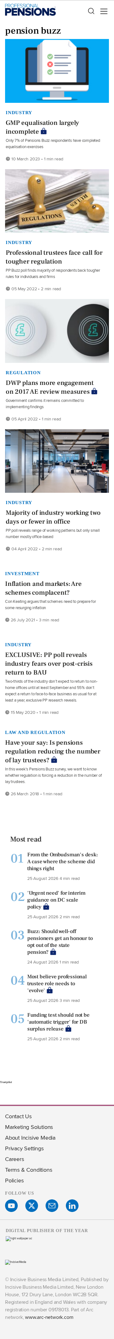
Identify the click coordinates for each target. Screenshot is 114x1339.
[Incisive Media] (15, 1262)
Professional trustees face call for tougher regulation (54, 257)
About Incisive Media (30, 1138)
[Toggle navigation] (102, 11)
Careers (14, 1159)
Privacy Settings (24, 1148)
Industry (19, 112)
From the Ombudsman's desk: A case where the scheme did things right (62, 861)
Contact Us (18, 1116)
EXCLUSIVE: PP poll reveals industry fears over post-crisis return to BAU (48, 664)
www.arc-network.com (49, 1317)
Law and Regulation (35, 732)
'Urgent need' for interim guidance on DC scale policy (56, 900)
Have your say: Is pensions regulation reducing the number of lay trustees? (52, 751)
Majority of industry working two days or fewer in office (53, 517)
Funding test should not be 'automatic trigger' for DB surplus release (58, 1022)
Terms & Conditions (28, 1170)
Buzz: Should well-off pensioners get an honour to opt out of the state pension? (60, 942)
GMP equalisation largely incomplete (42, 127)
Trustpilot (6, 1082)
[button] (91, 11)
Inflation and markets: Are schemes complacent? (43, 588)
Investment (22, 573)
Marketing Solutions (29, 1127)
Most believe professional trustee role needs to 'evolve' (57, 983)
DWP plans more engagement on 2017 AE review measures (50, 387)
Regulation (23, 372)
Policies (14, 1180)
